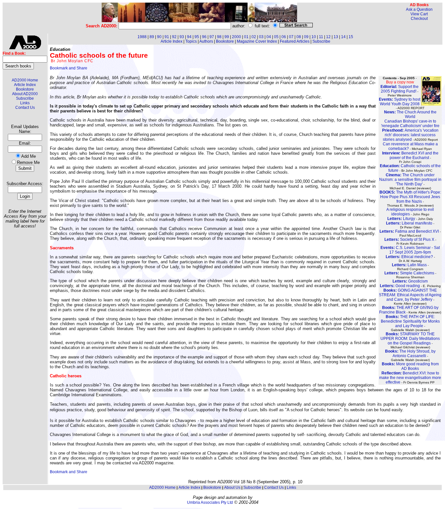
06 (283, 37)
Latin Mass (409, 265)
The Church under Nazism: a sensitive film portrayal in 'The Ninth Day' (410, 179)
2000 (236, 37)
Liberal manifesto (409, 223)
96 (204, 37)
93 (181, 37)
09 (306, 37)
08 (298, 37)
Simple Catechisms (409, 273)
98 (219, 37)
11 (321, 37)
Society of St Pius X (409, 239)
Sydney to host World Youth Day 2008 (399, 101)
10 (313, 37)
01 (246, 37)
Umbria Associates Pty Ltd (210, 502)
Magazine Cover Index (257, 41)
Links (25, 103)
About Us (232, 487)
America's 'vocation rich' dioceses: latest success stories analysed (410, 135)
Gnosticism (410, 281)
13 (336, 37)
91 (167, 37)
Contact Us (25, 107)
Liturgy (401, 218)
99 (226, 37)
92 (174, 37)
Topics (191, 41)
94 (189, 37)
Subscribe (25, 98)
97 (211, 37)
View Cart (419, 14)
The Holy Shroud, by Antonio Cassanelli (410, 353)
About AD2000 (25, 94)
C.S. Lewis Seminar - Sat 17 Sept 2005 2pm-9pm (410, 249)
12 (328, 37)
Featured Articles (294, 41)
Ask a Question (419, 9)
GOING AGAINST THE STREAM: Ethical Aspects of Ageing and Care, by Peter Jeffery (410, 295)
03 (261, 37)
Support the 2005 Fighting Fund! (399, 89)
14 (343, 37)
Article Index (25, 84)
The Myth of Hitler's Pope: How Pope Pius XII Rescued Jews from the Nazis (410, 197)
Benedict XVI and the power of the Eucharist (410, 155)
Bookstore (25, 89)
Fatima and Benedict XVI (409, 231)
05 (276, 37)
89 (152, 37)
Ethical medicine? (409, 256)
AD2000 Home (25, 80)
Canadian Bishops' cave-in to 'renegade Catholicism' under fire (410, 123)
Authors (206, 41)
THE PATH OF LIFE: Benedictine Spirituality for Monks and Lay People (410, 321)
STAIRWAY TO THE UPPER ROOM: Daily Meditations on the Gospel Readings (410, 338)
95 (196, 37)
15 (351, 37)
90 (159, 37)
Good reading (400, 286)
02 (253, 37)
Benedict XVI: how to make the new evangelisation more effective (410, 378)
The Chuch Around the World (410, 114)
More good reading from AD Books (410, 366)
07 (291, 37)
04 (268, 37)
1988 (142, 37)
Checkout (419, 18)
